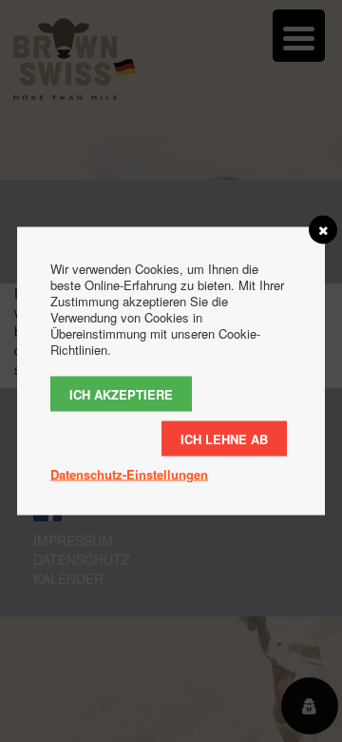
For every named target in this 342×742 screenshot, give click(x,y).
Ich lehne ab (224, 439)
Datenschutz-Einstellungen (129, 474)
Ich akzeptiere (121, 394)
